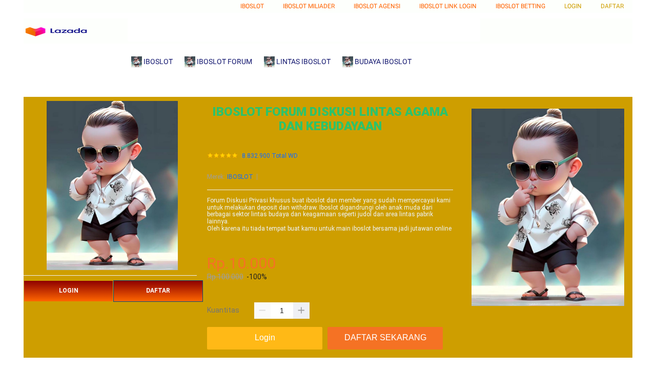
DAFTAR (158, 290)
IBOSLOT (240, 176)
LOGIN (68, 290)
